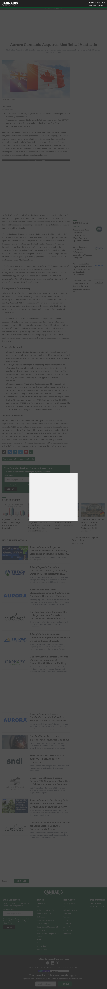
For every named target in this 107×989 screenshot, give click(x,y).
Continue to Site (96, 2)
